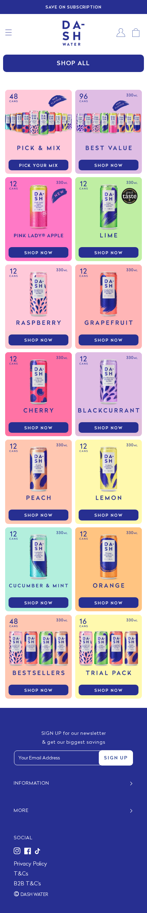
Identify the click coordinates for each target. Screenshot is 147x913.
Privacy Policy (30, 864)
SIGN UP (116, 758)
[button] (8, 32)
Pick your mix (38, 166)
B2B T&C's (27, 884)
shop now (108, 166)
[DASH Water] (73, 32)
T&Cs (21, 874)
